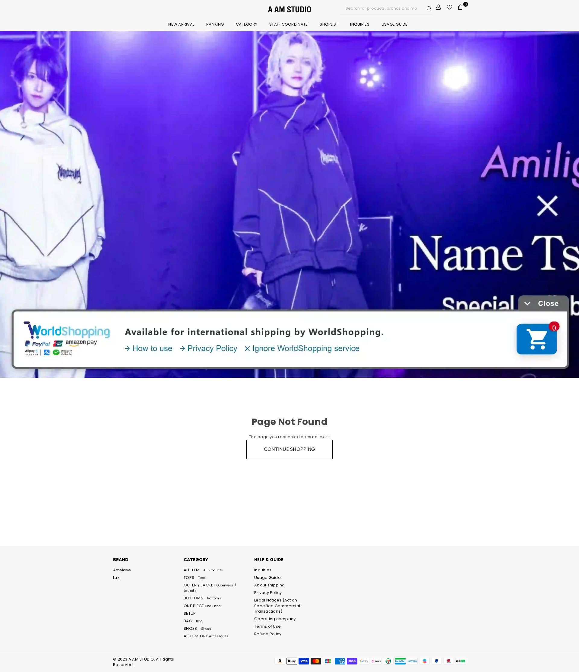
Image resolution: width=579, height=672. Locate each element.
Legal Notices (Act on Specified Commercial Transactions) (277, 605)
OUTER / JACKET (210, 587)
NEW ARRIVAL (181, 24)
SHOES (197, 628)
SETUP (190, 613)
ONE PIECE (202, 606)
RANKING (215, 24)
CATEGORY (246, 24)
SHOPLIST (329, 24)
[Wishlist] (449, 7)
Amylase (122, 570)
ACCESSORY (206, 636)
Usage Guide (394, 24)
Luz (116, 577)
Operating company (275, 619)
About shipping (269, 585)
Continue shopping (289, 449)
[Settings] (438, 7)
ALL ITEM (203, 570)
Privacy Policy (268, 592)
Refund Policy (267, 634)
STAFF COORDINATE (288, 24)
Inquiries (359, 24)
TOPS (195, 577)
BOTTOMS (202, 598)
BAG (193, 621)
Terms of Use (267, 626)
